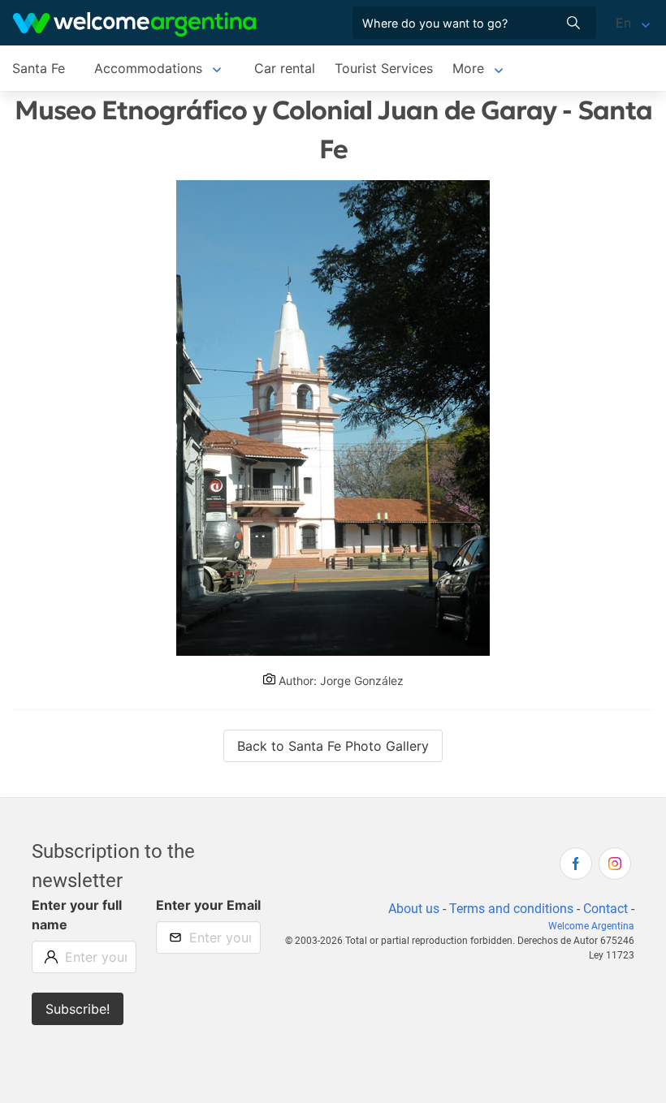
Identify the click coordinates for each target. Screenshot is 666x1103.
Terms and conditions (511, 908)
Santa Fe (38, 68)
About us (413, 908)
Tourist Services (384, 68)
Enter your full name (77, 915)
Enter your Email (208, 905)
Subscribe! (77, 1009)
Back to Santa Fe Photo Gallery (333, 746)
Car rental (284, 68)
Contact (605, 908)
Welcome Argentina (591, 926)
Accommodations (148, 68)
